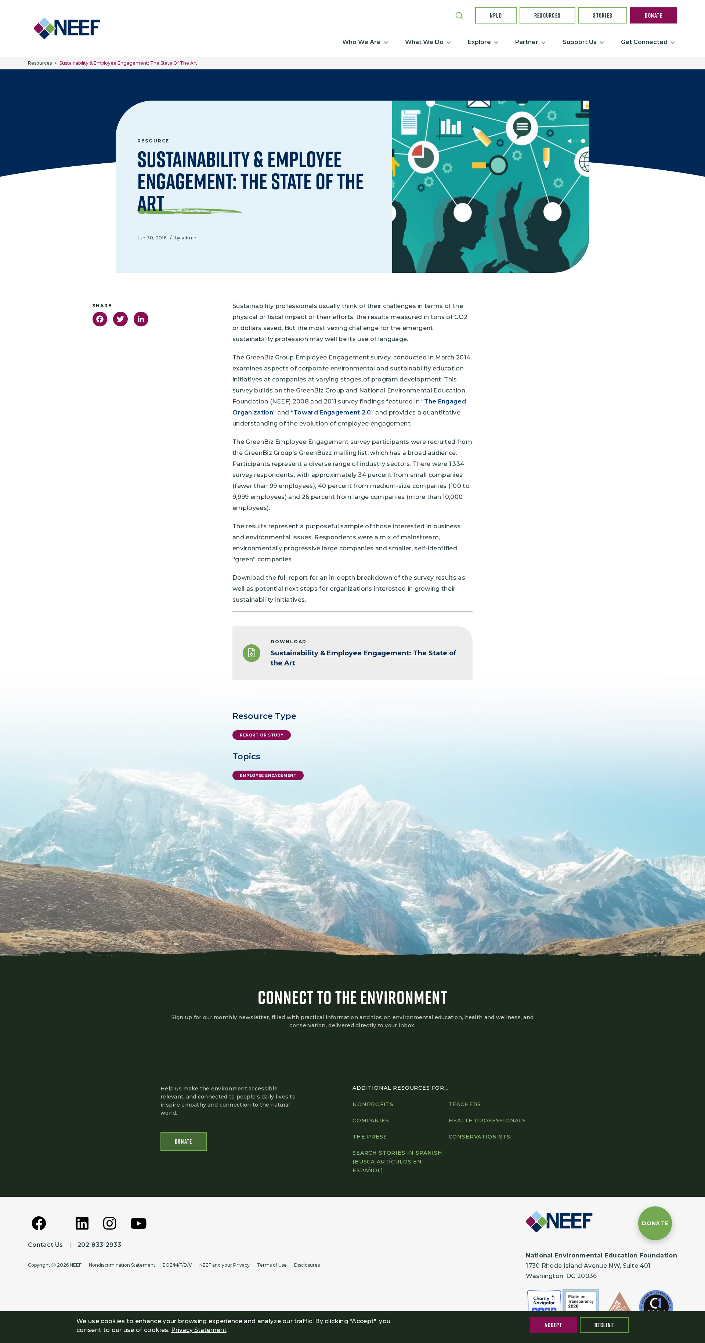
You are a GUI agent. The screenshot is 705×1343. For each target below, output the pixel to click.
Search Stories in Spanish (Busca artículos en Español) (397, 1162)
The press (369, 1136)
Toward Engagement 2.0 (332, 412)
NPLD (496, 15)
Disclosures (307, 1265)
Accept (553, 1325)
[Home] (70, 28)
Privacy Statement (199, 1329)
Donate (653, 15)
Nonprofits (372, 1104)
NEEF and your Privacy (224, 1265)
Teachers (465, 1104)
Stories (602, 15)
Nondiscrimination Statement (122, 1265)
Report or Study (261, 735)
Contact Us (45, 1244)
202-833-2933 (99, 1244)
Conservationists (479, 1136)
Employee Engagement (268, 775)
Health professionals (487, 1120)
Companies (370, 1120)
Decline (604, 1325)
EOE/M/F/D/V (177, 1265)
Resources (547, 15)
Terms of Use (272, 1265)
